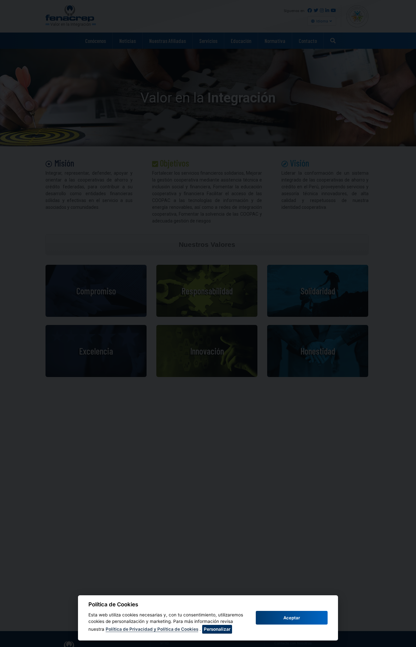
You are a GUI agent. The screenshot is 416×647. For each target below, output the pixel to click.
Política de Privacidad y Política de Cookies (152, 629)
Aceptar (291, 617)
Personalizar (217, 629)
